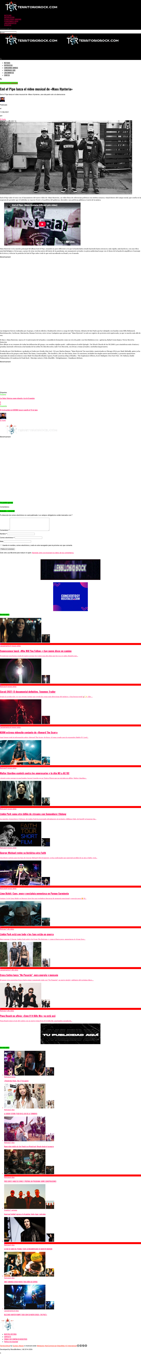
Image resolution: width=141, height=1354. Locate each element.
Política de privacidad (11, 1341)
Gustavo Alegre (18, 1346)
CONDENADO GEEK (11, 21)
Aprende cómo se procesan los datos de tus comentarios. (53, 553)
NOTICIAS (7, 15)
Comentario (4, 530)
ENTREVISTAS (9, 17)
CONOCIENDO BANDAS (12, 19)
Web (1, 541)
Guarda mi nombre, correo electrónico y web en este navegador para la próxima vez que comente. (37, 545)
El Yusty (3, 119)
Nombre (3, 534)
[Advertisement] (62, 272)
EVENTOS (7, 25)
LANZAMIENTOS (10, 23)
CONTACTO (7, 1336)
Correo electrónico (7, 538)
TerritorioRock (5, 1346)
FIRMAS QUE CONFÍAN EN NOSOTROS (15, 1339)
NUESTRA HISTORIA (10, 1334)
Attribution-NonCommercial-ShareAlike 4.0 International (57, 1346)
